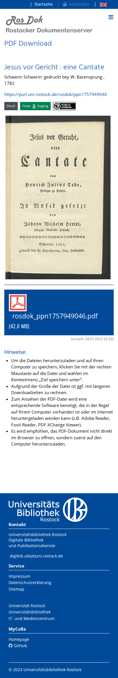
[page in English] (100, 4)
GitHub (20, 645)
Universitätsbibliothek (30, 612)
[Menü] (111, 17)
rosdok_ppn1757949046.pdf (57, 321)
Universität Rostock (27, 605)
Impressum (19, 576)
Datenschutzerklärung (30, 582)
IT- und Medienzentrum (31, 618)
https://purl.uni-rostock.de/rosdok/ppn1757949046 (55, 94)
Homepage (19, 639)
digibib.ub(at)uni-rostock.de (36, 556)
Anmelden (78, 4)
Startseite (43, 4)
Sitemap (16, 589)
